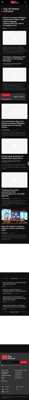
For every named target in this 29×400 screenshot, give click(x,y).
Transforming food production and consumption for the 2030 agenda (13, 193)
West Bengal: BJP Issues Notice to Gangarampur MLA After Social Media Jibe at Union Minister (14, 298)
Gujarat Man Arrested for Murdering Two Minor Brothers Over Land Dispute (14, 306)
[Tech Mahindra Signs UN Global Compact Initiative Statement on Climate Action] (14, 111)
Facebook (7, 386)
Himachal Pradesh (7, 293)
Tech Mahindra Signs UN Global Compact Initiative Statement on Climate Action (13, 124)
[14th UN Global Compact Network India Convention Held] (14, 216)
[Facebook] (3, 387)
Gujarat (5, 309)
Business (5, 28)
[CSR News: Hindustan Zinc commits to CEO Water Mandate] (14, 75)
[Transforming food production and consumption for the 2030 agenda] (14, 180)
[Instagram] (17, 387)
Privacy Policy (17, 365)
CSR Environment (6, 130)
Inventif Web (11, 398)
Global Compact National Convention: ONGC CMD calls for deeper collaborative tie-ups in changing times (14, 21)
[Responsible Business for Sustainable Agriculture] (14, 146)
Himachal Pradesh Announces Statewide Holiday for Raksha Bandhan (14, 290)
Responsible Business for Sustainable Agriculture (13, 157)
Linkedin (7, 389)
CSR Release (4, 233)
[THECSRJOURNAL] (15, 2)
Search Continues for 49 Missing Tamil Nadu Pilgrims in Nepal (14, 283)
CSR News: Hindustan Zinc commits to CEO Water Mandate (14, 59)
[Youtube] (3, 392)
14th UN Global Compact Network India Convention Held (13, 228)
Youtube (7, 391)
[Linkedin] (3, 389)
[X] (17, 389)
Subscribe (23, 362)
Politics (5, 301)
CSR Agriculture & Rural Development (12, 63)
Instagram (21, 386)
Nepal (4, 286)
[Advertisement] (14, 258)
